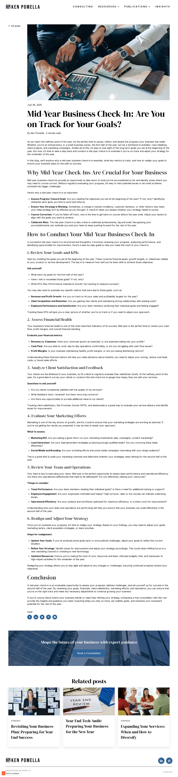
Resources (107, 6)
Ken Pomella (37, 133)
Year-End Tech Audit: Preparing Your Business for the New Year (87, 726)
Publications (135, 6)
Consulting (83, 6)
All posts (15, 25)
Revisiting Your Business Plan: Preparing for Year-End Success (32, 732)
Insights (162, 6)
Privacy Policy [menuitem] (167, 772)
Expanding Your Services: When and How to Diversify (143, 732)
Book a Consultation (89, 653)
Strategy (16, 721)
